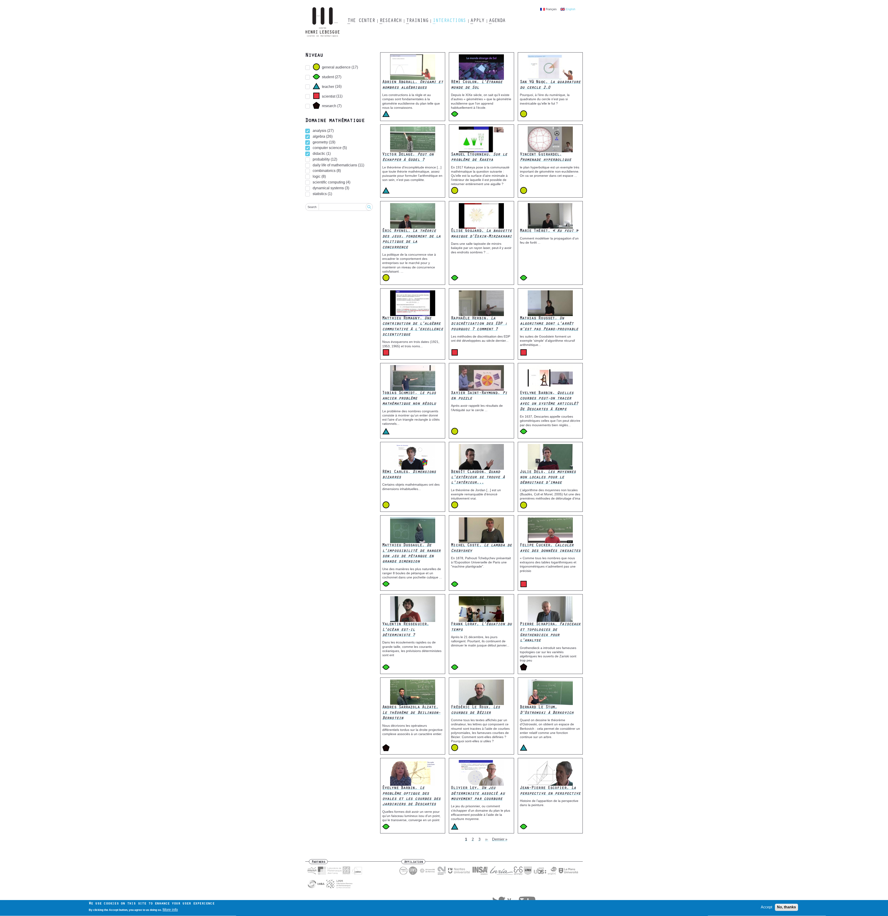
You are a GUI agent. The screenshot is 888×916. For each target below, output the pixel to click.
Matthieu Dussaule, (411, 553)
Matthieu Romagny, (412, 327)
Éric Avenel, (411, 239)
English (570, 9)
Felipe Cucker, (550, 548)
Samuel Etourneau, (479, 157)
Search (312, 207)
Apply (477, 21)
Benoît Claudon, (478, 477)
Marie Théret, (549, 231)
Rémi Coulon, (476, 85)
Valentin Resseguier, (405, 629)
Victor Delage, (408, 157)
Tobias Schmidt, (409, 398)
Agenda (497, 21)
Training (417, 21)
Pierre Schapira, (550, 632)
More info (170, 910)
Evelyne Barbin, (549, 401)
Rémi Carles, (409, 475)
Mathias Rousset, (549, 324)
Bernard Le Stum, (547, 710)
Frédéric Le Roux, (475, 710)
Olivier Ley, (478, 793)
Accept (766, 907)
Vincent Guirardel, (545, 157)
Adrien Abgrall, (412, 85)
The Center (361, 21)
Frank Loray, (481, 627)
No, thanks (786, 907)
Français (551, 9)
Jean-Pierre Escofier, (550, 791)
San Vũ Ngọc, (550, 85)
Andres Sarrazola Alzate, (411, 712)
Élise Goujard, (481, 234)
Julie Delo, (548, 477)
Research (390, 21)
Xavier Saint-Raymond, (479, 396)
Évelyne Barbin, (411, 796)
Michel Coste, (481, 548)
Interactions (449, 21)
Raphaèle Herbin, (479, 324)
